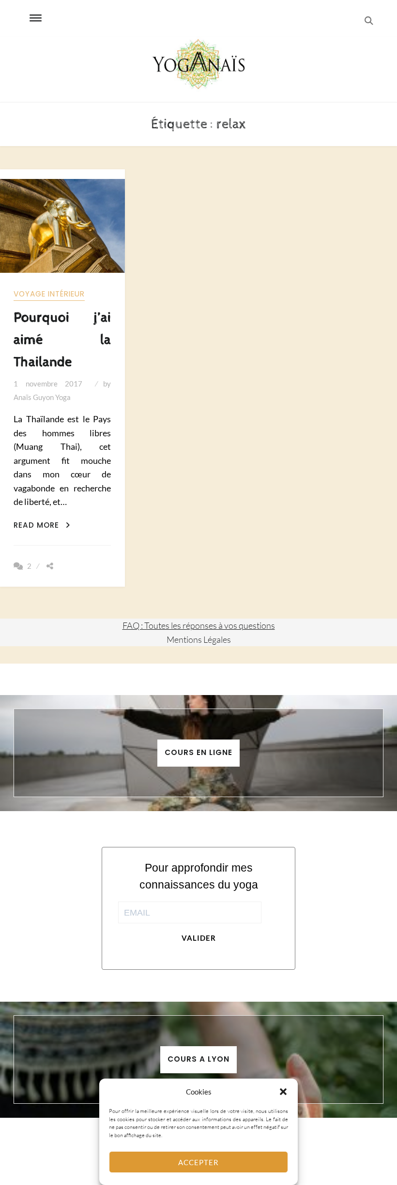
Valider (199, 937)
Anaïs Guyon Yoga (42, 397)
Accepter (198, 1162)
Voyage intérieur (49, 294)
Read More (42, 525)
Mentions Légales (199, 639)
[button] (283, 1091)
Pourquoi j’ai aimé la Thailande (62, 340)
